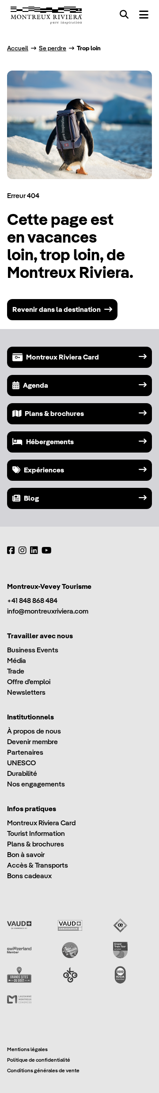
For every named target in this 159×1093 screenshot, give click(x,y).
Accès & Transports (37, 865)
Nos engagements (36, 784)
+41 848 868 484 (32, 600)
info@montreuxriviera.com (47, 611)
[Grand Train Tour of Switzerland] (120, 950)
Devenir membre (32, 741)
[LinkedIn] (34, 550)
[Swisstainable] (70, 950)
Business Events (32, 650)
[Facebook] (11, 550)
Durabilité (22, 773)
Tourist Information (36, 833)
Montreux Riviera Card (41, 822)
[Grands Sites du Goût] (19, 975)
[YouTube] (47, 550)
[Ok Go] (70, 975)
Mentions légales (27, 1049)
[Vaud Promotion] (19, 925)
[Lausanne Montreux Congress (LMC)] (19, 999)
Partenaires (25, 752)
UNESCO (21, 762)
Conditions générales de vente (43, 1070)
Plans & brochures (35, 844)
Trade (15, 671)
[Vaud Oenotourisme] (120, 925)
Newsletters (26, 692)
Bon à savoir (26, 854)
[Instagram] (22, 550)
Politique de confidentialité (38, 1059)
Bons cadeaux (29, 875)
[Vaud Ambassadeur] (70, 925)
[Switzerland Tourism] (19, 950)
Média (16, 660)
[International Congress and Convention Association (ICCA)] (120, 975)
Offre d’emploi (28, 681)
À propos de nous (34, 731)
